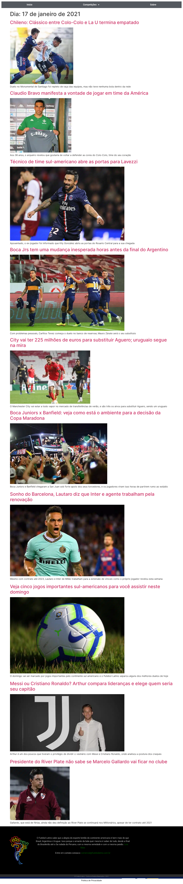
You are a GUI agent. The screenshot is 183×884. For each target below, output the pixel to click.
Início (29, 4)
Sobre (153, 4)
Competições (90, 4)
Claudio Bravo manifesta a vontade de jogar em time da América (79, 93)
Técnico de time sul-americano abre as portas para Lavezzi (74, 161)
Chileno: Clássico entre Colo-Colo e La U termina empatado (74, 22)
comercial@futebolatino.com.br (95, 853)
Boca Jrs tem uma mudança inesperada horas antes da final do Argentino (89, 249)
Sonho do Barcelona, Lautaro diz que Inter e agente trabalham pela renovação (82, 496)
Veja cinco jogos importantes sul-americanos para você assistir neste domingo (85, 589)
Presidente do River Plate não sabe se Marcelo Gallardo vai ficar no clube (88, 761)
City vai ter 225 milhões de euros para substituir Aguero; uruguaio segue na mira (88, 342)
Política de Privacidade (91, 880)
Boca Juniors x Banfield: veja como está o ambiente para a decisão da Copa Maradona (85, 415)
